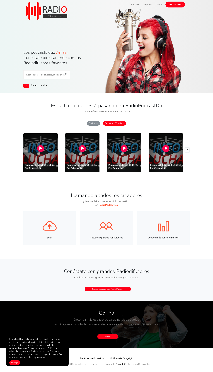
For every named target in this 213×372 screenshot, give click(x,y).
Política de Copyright (121, 358)
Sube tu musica (38, 85)
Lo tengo (14, 362)
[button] (187, 149)
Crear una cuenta (175, 4)
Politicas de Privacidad (92, 358)
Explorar (148, 4)
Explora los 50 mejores (114, 123)
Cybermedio (35, 168)
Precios (108, 336)
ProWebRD (121, 364)
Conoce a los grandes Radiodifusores (107, 289)
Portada (135, 4)
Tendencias (93, 123)
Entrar (160, 4)
